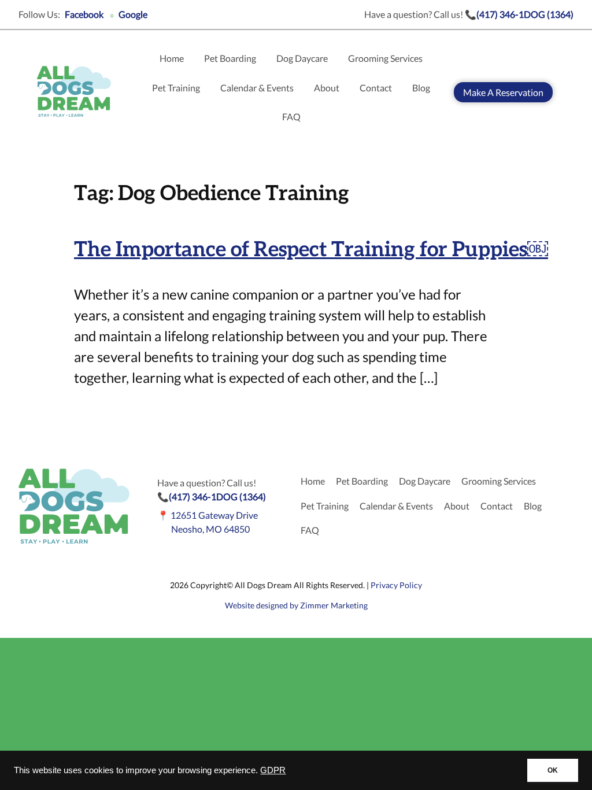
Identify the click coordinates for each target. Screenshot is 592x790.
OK (552, 770)
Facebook (84, 14)
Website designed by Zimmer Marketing (296, 605)
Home (172, 58)
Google (133, 14)
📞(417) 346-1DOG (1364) (519, 14)
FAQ (291, 116)
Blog (421, 87)
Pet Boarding (230, 58)
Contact (376, 87)
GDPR (273, 770)
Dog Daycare (302, 58)
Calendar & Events (257, 87)
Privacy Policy (396, 585)
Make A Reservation (503, 92)
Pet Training (176, 87)
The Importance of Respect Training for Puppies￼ (311, 249)
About (326, 87)
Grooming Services (385, 58)
